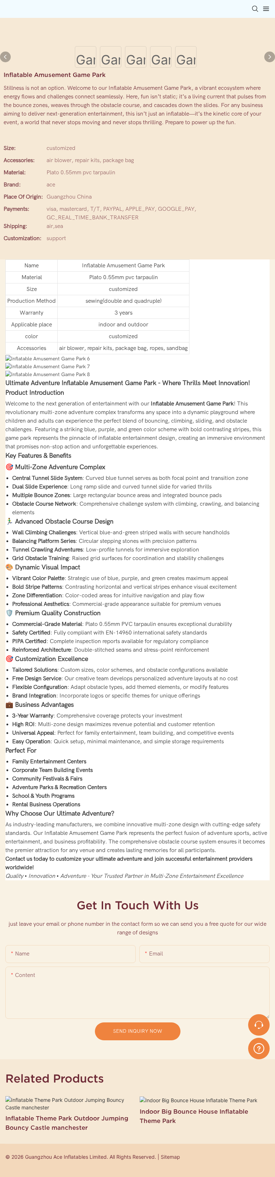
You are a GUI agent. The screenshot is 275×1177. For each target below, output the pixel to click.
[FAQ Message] (259, 1047)
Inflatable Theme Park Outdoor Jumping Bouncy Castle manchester (66, 1123)
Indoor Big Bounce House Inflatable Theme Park (194, 1116)
